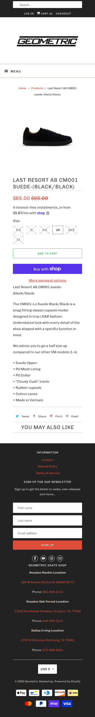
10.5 (71, 230)
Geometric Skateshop (39, 681)
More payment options (47, 280)
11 (18, 239)
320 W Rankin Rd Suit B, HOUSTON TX (47, 582)
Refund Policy (47, 466)
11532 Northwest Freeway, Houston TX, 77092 (47, 611)
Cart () (46, 13)
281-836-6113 (52, 592)
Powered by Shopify (67, 681)
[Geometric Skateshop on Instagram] (52, 558)
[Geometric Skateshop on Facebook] (35, 558)
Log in (29, 13)
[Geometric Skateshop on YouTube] (43, 558)
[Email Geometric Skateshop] (60, 558)
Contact (47, 460)
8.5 (18, 230)
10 (58, 230)
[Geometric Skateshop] (47, 42)
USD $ (45, 669)
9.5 (44, 230)
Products (37, 88)
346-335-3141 (52, 621)
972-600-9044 (52, 650)
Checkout (63, 13)
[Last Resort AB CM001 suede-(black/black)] (47, 136)
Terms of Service (47, 473)
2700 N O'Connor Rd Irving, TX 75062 (47, 640)
